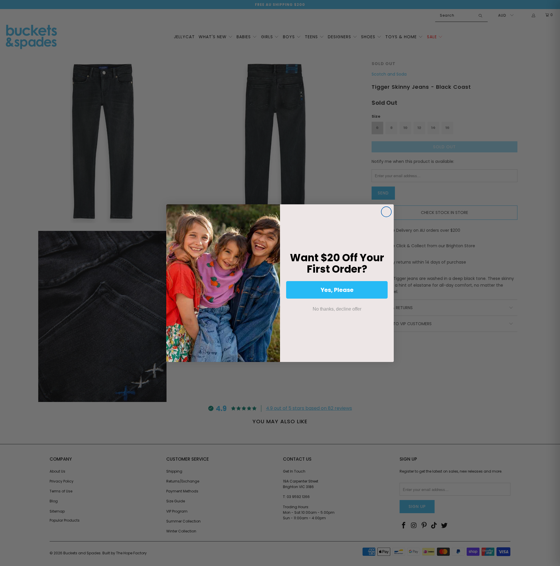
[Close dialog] (386, 212)
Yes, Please (337, 290)
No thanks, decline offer (337, 308)
